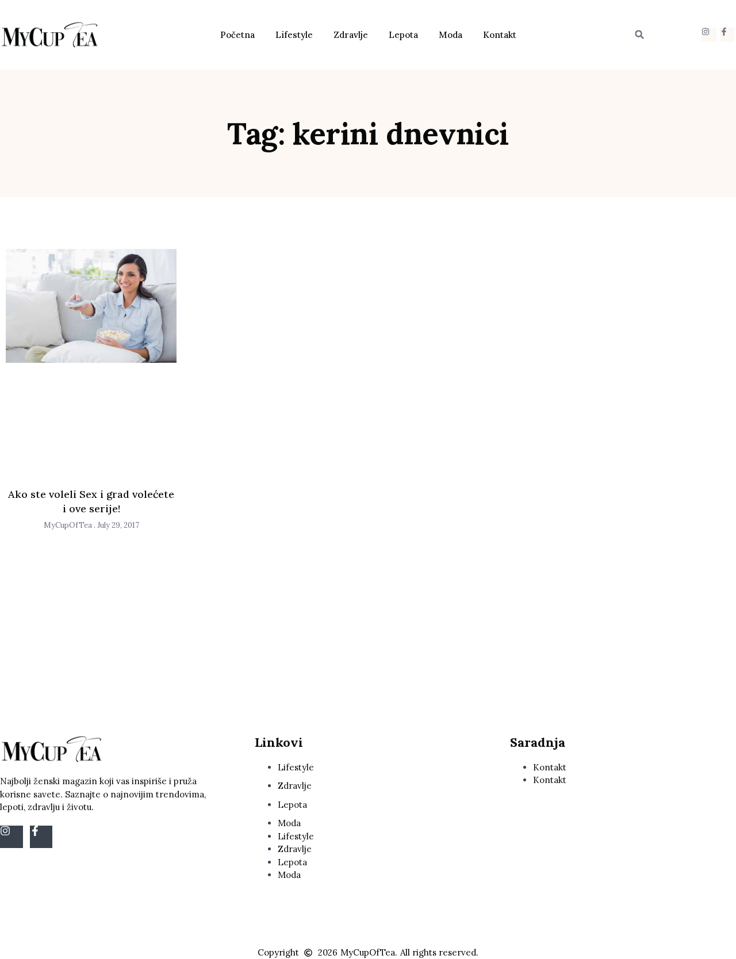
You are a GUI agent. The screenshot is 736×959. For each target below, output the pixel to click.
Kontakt (499, 34)
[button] (639, 34)
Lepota (403, 34)
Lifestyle (294, 34)
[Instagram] (709, 35)
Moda (450, 34)
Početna (237, 34)
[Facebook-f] (727, 35)
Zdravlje (351, 34)
